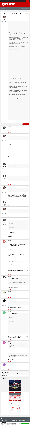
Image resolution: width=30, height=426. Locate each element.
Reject (20, 423)
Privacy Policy (2, 420)
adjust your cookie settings (4, 424)
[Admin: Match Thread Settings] (19, 393)
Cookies (6, 420)
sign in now (15, 373)
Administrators (4, 167)
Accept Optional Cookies (26, 423)
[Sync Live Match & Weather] (20, 393)
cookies (5, 423)
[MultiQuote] (8, 132)
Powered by (25, 420)
